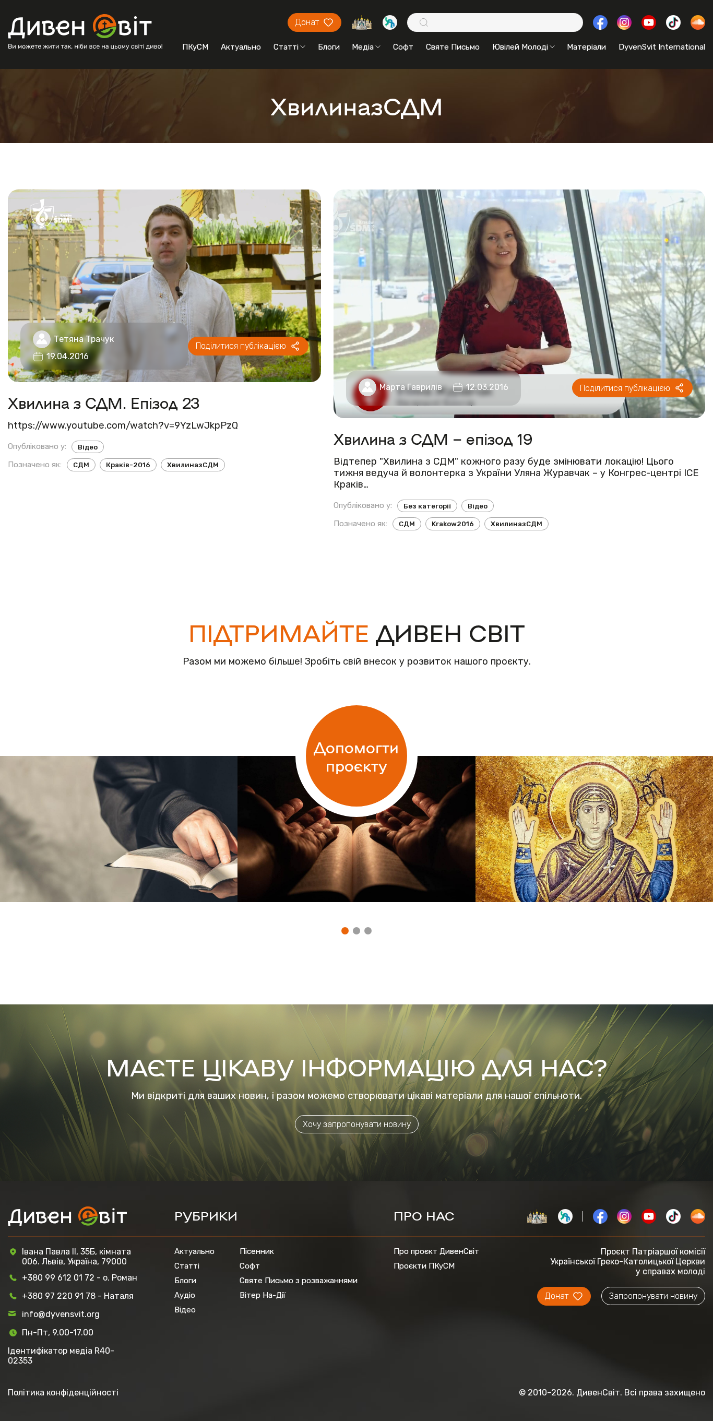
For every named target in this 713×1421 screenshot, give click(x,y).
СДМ (81, 465)
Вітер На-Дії (263, 1295)
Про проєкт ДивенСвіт (436, 1251)
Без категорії (427, 506)
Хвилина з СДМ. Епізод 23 (104, 402)
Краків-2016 (128, 465)
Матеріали (586, 47)
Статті (286, 47)
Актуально (241, 47)
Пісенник (257, 1251)
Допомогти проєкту (356, 756)
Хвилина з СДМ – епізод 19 (433, 438)
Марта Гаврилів (410, 387)
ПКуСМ (195, 47)
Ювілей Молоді (520, 47)
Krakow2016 (453, 524)
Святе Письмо (453, 47)
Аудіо (184, 1295)
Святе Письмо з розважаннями (299, 1280)
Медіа (363, 47)
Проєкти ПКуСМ (424, 1266)
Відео (88, 447)
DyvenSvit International (662, 47)
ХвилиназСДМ (193, 465)
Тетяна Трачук (84, 339)
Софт (403, 47)
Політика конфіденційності (63, 1393)
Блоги (329, 47)
